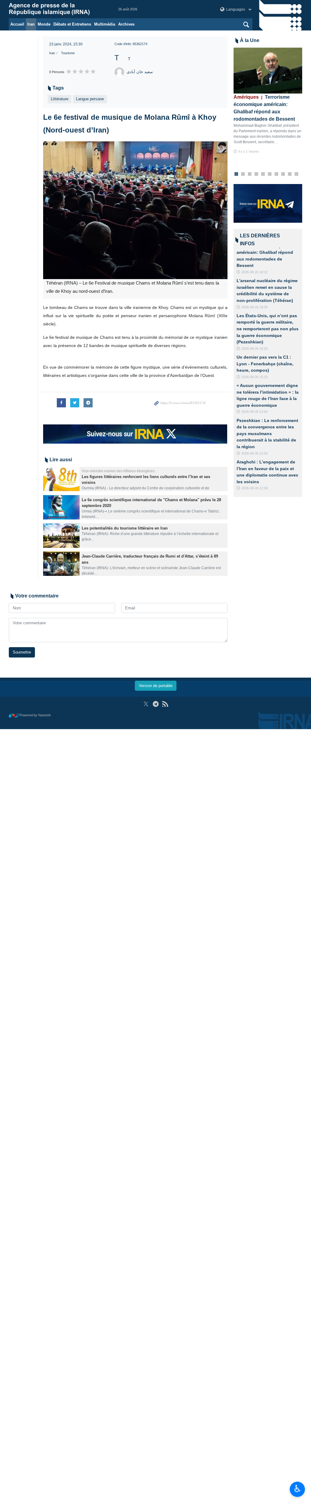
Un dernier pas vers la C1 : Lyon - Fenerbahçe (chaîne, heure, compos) (265, 364)
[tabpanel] (268, 101)
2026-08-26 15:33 (254, 377)
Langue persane (90, 99)
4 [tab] (256, 174)
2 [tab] (243, 174)
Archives (126, 24)
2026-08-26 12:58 (254, 488)
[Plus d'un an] (61, 479)
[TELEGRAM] (156, 704)
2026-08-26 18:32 (254, 272)
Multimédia (104, 24)
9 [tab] (290, 174)
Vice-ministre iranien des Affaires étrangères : (119, 471)
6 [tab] (269, 174)
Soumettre (22, 652)
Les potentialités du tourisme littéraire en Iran (125, 528)
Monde (44, 24)
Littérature (59, 99)
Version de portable (156, 685)
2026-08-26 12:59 (254, 453)
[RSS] (165, 704)
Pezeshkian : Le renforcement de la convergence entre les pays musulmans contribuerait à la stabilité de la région (267, 433)
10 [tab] (296, 174)
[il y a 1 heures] (268, 71)
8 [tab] (283, 174)
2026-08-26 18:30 (254, 307)
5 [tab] (263, 174)
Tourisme (68, 53)
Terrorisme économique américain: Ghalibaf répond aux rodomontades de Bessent (264, 108)
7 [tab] (276, 174)
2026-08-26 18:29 (254, 348)
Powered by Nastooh (35, 715)
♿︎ (297, 1488)
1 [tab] (236, 174)
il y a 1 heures (248, 151)
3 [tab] (249, 174)
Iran (31, 24)
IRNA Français (57, 9)
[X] (146, 704)
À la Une (249, 40)
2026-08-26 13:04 (254, 411)
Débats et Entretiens (72, 24)
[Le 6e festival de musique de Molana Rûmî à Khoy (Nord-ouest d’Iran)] (135, 210)
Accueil (17, 24)
